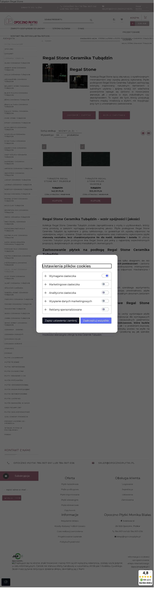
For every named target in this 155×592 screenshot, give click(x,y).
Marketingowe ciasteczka (64, 284)
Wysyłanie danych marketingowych (70, 301)
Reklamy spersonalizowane (65, 309)
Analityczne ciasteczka (62, 292)
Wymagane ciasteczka (62, 276)
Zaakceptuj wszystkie (96, 320)
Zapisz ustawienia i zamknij (61, 320)
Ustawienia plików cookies (66, 266)
